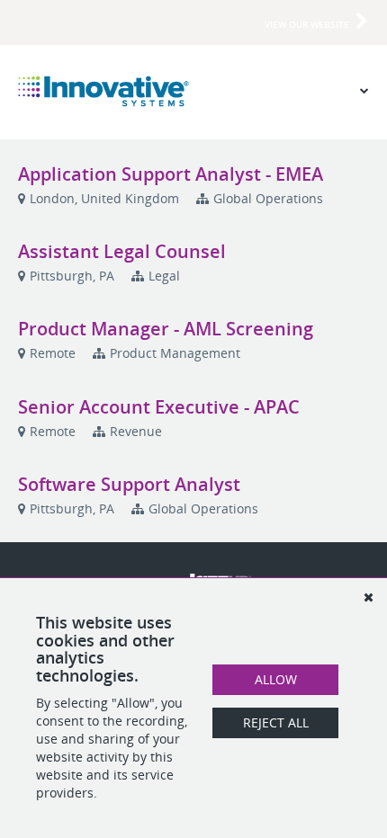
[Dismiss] (368, 597)
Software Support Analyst (129, 484)
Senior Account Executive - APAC (159, 407)
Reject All (276, 722)
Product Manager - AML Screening (165, 328)
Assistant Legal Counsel (122, 251)
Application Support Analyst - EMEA (170, 174)
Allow (276, 679)
